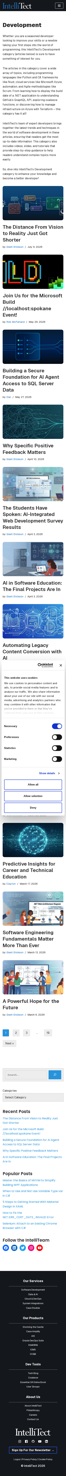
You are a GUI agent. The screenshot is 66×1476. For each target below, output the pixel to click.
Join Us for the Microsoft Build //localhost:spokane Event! (32, 305)
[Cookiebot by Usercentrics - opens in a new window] (39, 665)
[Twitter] (23, 1248)
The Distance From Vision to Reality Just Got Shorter (33, 233)
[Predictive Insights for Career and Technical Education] (33, 840)
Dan (8, 397)
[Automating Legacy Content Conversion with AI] (33, 621)
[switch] (57, 737)
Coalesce (33, 1377)
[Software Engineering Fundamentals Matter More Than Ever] (33, 909)
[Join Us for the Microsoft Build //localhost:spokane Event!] (33, 272)
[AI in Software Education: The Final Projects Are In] (33, 559)
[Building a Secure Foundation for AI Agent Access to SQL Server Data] (33, 347)
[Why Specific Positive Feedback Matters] (33, 422)
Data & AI (33, 1294)
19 (48, 1033)
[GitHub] (33, 1441)
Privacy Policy (29, 1459)
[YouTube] (39, 1248)
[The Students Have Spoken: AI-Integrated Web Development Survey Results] (33, 484)
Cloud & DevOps (33, 1298)
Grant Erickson (14, 246)
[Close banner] (60, 665)
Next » (9, 1043)
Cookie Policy (45, 1459)
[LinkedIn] (14, 1248)
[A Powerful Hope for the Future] (33, 977)
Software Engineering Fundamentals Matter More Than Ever (28, 939)
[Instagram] (31, 1248)
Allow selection (33, 795)
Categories (10, 1091)
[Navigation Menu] (59, 6)
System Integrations (33, 1303)
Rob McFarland (15, 321)
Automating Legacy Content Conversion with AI (32, 651)
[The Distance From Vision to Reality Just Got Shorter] (33, 203)
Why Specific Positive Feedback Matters (28, 448)
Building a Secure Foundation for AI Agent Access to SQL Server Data (31, 380)
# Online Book (39, 1382)
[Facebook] (6, 1248)
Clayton (11, 883)
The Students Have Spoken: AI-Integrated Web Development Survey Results (33, 517)
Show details (47, 773)
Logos (17, 1459)
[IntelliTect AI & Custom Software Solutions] (17, 5)
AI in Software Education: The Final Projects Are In (32, 586)
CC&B (33, 1353)
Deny (33, 807)
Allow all (33, 784)
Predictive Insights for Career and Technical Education (29, 870)
